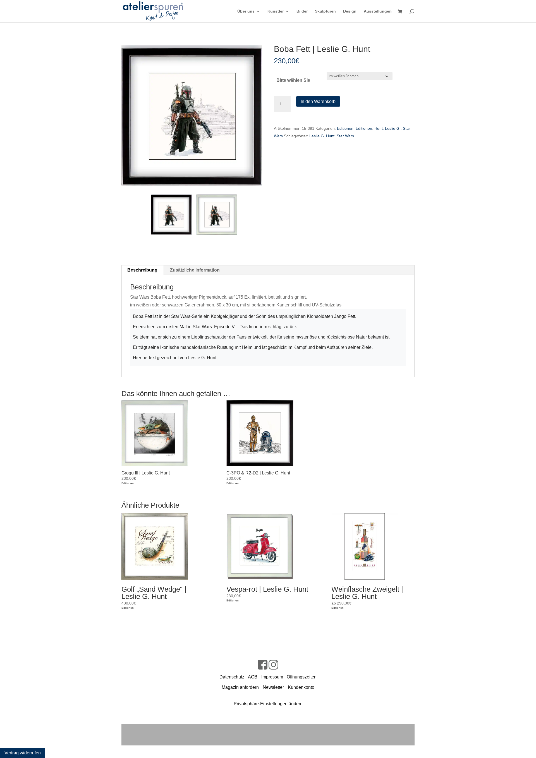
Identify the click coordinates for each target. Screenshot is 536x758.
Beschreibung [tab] (142, 270)
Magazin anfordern (240, 687)
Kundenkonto (301, 687)
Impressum (272, 677)
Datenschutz (231, 677)
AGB (252, 677)
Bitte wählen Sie (293, 80)
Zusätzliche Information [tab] (195, 270)
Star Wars (345, 136)
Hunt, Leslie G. (387, 128)
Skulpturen (325, 11)
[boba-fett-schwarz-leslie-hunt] (191, 115)
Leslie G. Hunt (321, 136)
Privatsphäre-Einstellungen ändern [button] (268, 703)
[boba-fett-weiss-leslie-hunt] (216, 214)
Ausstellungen (378, 11)
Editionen (345, 128)
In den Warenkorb (318, 101)
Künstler (275, 11)
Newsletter (273, 687)
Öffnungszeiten (302, 677)
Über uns (246, 11)
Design (349, 11)
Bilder (302, 11)
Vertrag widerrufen (22, 752)
